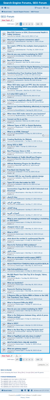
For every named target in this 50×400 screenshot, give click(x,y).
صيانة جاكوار (11, 251)
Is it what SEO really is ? (17, 94)
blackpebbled (19, 133)
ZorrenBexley (19, 56)
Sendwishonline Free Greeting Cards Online (24, 73)
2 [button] (23, 24)
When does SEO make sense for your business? (26, 114)
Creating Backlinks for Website (19, 139)
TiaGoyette (18, 90)
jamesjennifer (19, 141)
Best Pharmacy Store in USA (18, 151)
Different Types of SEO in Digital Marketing (24, 125)
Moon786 (18, 159)
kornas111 (18, 95)
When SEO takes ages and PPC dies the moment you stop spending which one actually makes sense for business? (27, 87)
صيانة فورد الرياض (13, 202)
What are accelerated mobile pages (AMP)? (24, 257)
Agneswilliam (19, 259)
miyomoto (18, 121)
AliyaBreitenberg (20, 115)
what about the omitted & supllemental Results (25, 239)
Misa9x (17, 278)
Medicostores (19, 153)
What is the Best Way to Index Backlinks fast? (25, 330)
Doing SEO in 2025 (14, 145)
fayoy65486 (19, 75)
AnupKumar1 (19, 127)
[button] (17, 24)
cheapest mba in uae (15, 227)
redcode (18, 36)
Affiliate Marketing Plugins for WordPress (23, 164)
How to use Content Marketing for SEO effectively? (27, 78)
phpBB (18, 395)
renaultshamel (19, 199)
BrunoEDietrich (20, 110)
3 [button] (26, 24)
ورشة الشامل (12, 208)
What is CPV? (12, 232)
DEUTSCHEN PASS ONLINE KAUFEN (22, 342)
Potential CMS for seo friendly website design (25, 176)
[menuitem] (6, 7)
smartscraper (19, 222)
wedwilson (18, 178)
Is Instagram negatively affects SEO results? (24, 100)
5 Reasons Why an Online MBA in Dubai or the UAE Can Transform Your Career (27, 296)
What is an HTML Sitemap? (18, 132)
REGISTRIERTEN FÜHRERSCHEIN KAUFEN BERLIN (27, 264)
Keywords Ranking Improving (19, 289)
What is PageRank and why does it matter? (24, 336)
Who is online (6, 370)
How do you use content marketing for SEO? (25, 54)
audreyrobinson (20, 102)
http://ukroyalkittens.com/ (17, 269)
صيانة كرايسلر (12, 197)
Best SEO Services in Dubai (18, 60)
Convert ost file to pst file (17, 119)
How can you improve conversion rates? (23, 40)
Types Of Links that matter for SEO (21, 182)
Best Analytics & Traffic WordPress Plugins (24, 157)
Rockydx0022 (19, 68)
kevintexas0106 (20, 331)
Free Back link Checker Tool (18, 170)
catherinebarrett (20, 41)
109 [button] (37, 24)
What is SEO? (12, 323)
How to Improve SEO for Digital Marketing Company (28, 67)
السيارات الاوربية (13, 213)
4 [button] (29, 24)
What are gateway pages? (17, 349)
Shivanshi (18, 62)
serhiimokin (18, 171)
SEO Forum (7, 16)
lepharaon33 (19, 80)
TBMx (17, 146)
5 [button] (32, 24)
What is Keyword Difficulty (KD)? (20, 303)
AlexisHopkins (19, 192)
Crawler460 (19, 338)
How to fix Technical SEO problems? (22, 245)
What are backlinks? (15, 283)
